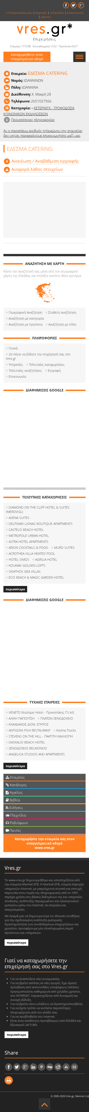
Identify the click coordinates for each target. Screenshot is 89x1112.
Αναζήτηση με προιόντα (25, 324)
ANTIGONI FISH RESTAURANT (29, 730)
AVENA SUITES (19, 517)
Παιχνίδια (17, 815)
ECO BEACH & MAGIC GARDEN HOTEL (36, 577)
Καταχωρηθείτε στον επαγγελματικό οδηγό (27, 56)
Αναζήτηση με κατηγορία (26, 318)
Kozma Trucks (66, 730)
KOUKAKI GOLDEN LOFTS (27, 565)
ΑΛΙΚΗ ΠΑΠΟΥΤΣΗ (21, 718)
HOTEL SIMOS (19, 559)
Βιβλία (14, 800)
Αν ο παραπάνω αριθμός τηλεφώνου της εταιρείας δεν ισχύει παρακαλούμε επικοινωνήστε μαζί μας (42, 133)
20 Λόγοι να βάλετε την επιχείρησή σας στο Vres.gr (38, 356)
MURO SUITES (64, 547)
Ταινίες (15, 830)
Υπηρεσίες (16, 364)
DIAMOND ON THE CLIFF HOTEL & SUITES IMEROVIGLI (38, 509)
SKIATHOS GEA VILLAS (25, 571)
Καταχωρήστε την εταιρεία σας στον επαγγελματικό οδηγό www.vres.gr (44, 843)
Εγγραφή (54, 370)
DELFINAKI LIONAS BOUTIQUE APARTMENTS (41, 523)
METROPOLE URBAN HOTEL (29, 535)
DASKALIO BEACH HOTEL (27, 742)
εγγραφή (41, 13)
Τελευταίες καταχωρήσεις (47, 364)
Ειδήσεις (15, 807)
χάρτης (46, 17)
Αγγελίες (16, 792)
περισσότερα (15, 589)
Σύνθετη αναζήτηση (62, 312)
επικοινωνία (75, 13)
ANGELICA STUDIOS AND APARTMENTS (37, 754)
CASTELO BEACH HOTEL (26, 529)
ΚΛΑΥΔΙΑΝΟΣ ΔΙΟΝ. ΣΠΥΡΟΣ (29, 724)
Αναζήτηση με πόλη (62, 324)
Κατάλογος (18, 785)
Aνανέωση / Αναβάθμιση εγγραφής (45, 161)
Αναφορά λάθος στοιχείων (37, 169)
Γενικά (13, 348)
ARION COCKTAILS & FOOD (28, 547)
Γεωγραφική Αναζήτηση (25, 312)
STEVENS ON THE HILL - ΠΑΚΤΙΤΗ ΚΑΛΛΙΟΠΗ (41, 736)
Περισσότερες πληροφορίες (33, 119)
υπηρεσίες (57, 13)
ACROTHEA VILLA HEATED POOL (32, 553)
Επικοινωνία (17, 376)
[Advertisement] (44, 210)
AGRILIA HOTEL (46, 559)
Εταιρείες (17, 777)
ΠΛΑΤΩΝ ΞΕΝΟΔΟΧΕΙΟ (56, 718)
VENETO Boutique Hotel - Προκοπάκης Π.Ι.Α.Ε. (42, 712)
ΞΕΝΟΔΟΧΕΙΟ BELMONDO (28, 748)
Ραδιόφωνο (18, 822)
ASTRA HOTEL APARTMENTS (28, 541)
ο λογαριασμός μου (19, 13)
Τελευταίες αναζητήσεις (25, 370)
